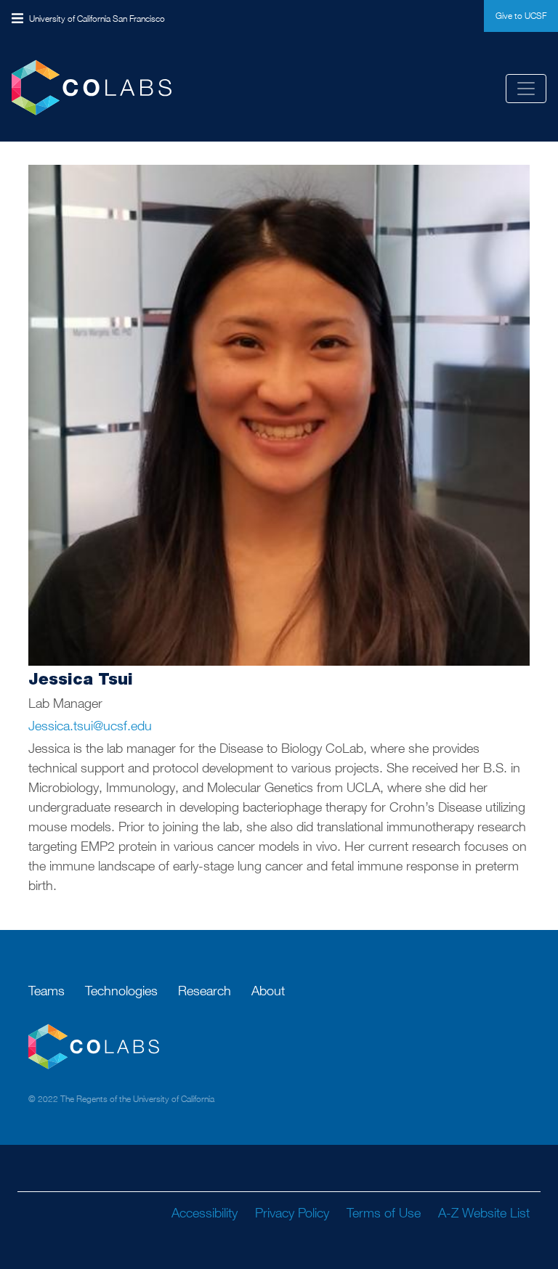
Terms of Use (384, 1212)
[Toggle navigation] (526, 88)
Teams (46, 990)
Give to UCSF (521, 15)
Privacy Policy (292, 1212)
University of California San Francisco (97, 18)
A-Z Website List (484, 1212)
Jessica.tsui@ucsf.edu (90, 725)
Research (204, 990)
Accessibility (204, 1212)
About (268, 990)
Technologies (121, 990)
